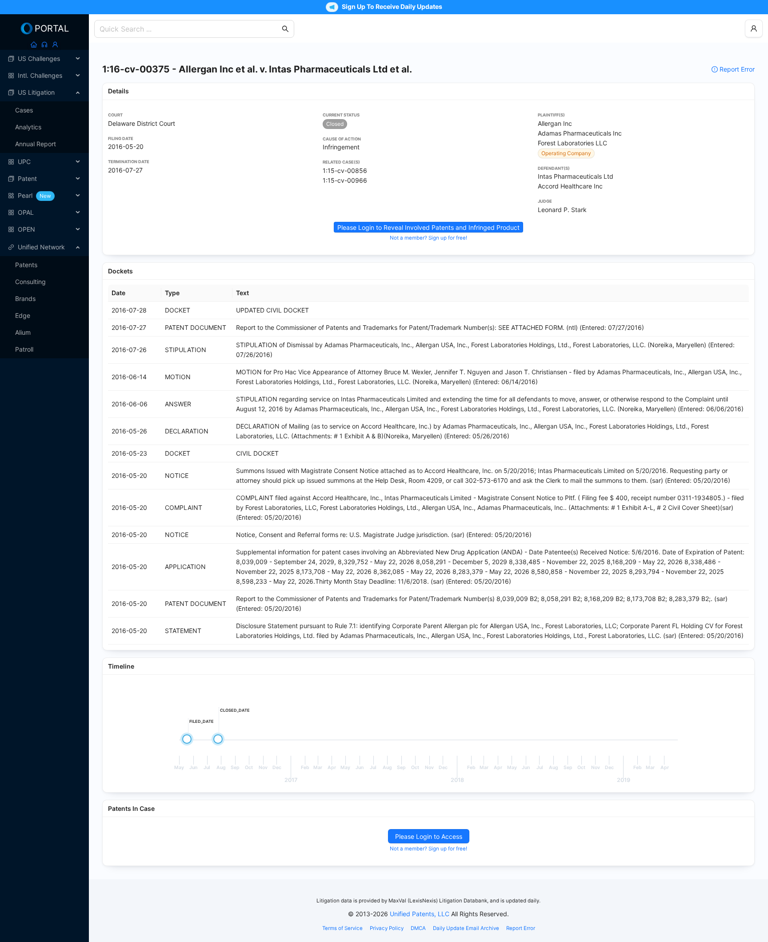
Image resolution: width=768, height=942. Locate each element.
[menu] (44, 144)
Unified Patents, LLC (419, 914)
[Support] (44, 44)
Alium (23, 332)
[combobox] (190, 29)
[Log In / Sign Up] (55, 44)
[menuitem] (44, 59)
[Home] (33, 44)
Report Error (737, 69)
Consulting (30, 281)
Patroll (24, 349)
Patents (26, 265)
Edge (22, 315)
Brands (25, 298)
